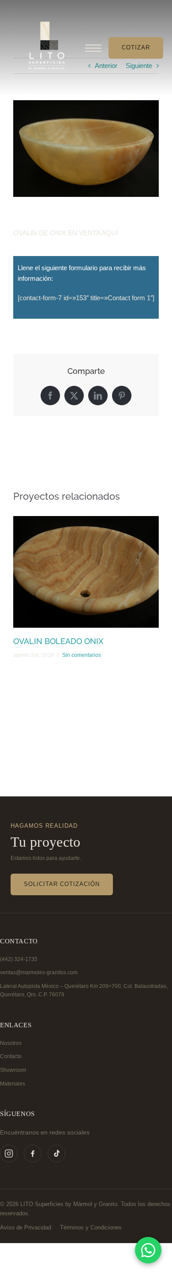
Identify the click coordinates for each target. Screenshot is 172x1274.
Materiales (12, 1084)
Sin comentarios (81, 655)
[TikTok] (56, 1153)
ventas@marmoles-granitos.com (39, 972)
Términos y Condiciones (91, 1227)
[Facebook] (32, 1153)
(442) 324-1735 (18, 959)
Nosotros (11, 1043)
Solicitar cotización (62, 884)
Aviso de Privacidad (25, 1227)
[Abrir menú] (93, 48)
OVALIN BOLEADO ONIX (58, 641)
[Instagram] (9, 1153)
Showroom (13, 1070)
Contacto (11, 1056)
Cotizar (136, 47)
